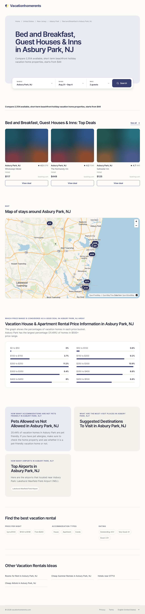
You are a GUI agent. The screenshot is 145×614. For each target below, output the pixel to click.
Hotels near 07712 (106, 576)
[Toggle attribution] (136, 295)
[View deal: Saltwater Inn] (118, 145)
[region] (72, 258)
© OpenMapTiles (107, 295)
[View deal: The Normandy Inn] (72, 145)
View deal (26, 183)
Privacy (102, 610)
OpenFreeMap (94, 295)
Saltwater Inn (103, 169)
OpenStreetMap (128, 295)
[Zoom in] (136, 221)
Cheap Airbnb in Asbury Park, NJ (20, 583)
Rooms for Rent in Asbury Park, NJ (21, 576)
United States (28, 21)
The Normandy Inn (59, 169)
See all (135, 123)
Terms (111, 610)
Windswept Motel (13, 169)
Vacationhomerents (25, 6)
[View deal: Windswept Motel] (26, 145)
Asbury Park (54, 21)
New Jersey (41, 21)
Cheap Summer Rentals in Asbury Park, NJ (71, 576)
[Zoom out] (136, 225)
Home (17, 21)
